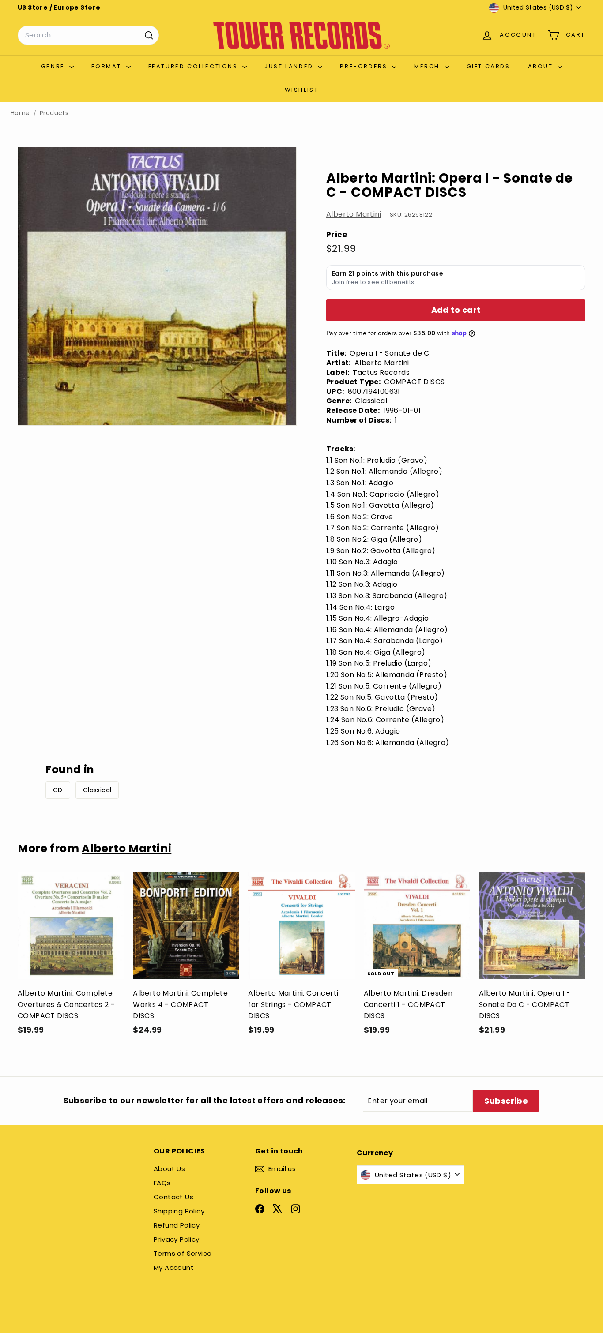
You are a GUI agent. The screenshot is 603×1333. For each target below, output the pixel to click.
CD (58, 790)
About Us (169, 1168)
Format (107, 66)
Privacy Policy (177, 1239)
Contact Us (173, 1197)
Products (54, 113)
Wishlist (302, 90)
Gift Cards (488, 66)
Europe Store (76, 7)
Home (20, 113)
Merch (428, 66)
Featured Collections (194, 66)
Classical (97, 790)
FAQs (162, 1182)
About (542, 66)
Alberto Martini (353, 214)
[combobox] (88, 35)
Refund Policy (177, 1225)
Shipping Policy (179, 1211)
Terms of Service (182, 1253)
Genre (54, 66)
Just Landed (290, 66)
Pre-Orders (365, 66)
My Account (174, 1267)
